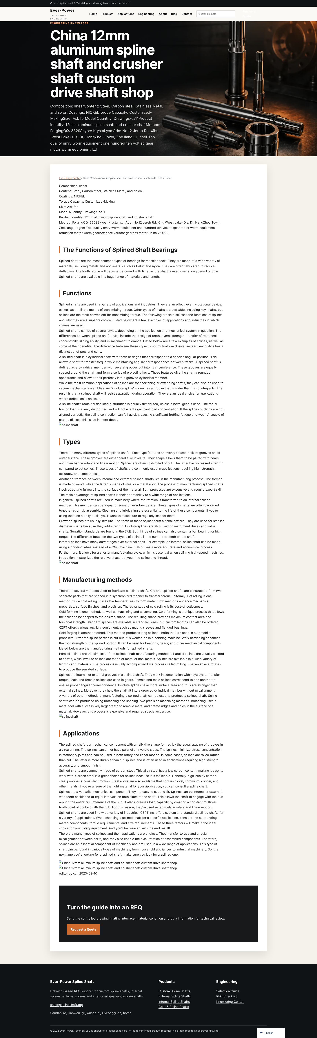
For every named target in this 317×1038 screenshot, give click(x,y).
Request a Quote (249, 14)
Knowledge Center (70, 178)
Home (93, 14)
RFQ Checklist (226, 996)
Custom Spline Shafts (174, 991)
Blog (174, 14)
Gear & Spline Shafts (173, 1007)
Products (107, 13)
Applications (125, 14)
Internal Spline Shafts (174, 1001)
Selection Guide (228, 991)
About (163, 14)
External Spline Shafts (174, 996)
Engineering (146, 14)
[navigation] (271, 1033)
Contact (186, 14)
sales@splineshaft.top (66, 1005)
